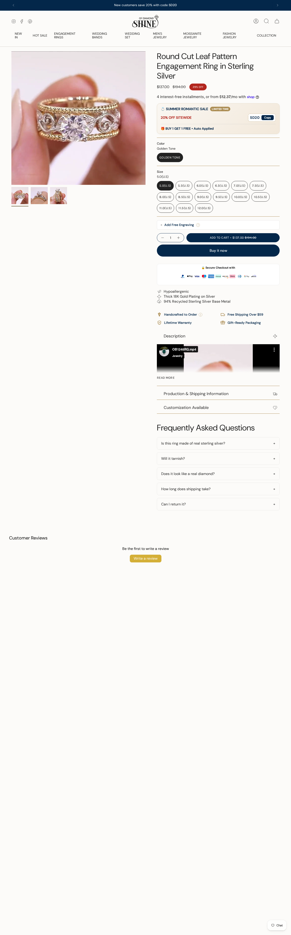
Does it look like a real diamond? (188, 473)
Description (174, 336)
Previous (11, 118)
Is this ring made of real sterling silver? (193, 443)
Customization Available (186, 407)
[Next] (278, 5)
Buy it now (218, 250)
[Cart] (277, 21)
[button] (20, 35)
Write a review (146, 558)
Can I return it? (173, 504)
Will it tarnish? (173, 458)
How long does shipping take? (186, 489)
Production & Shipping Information (196, 393)
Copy (267, 117)
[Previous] (13, 5)
